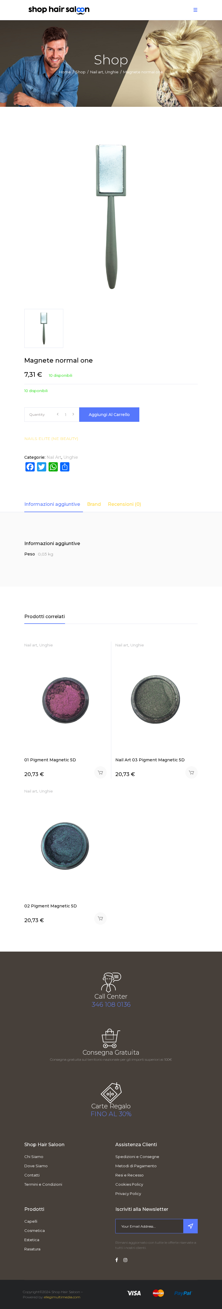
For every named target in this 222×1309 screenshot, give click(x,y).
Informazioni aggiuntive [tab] (52, 504)
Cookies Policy (129, 1184)
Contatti (32, 1175)
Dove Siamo (36, 1165)
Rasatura (32, 1249)
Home (65, 72)
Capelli (30, 1221)
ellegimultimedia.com (62, 1297)
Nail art (96, 72)
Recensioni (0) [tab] (124, 504)
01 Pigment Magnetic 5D (50, 759)
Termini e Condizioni (43, 1184)
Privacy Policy (128, 1193)
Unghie (112, 72)
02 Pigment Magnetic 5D (50, 906)
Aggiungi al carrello (109, 414)
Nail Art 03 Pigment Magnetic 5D (150, 759)
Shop (80, 72)
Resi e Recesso (129, 1175)
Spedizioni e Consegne (137, 1156)
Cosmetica (34, 1230)
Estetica (31, 1239)
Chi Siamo (33, 1156)
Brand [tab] (94, 504)
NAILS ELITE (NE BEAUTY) (51, 438)
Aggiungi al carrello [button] (100, 772)
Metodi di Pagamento (136, 1165)
